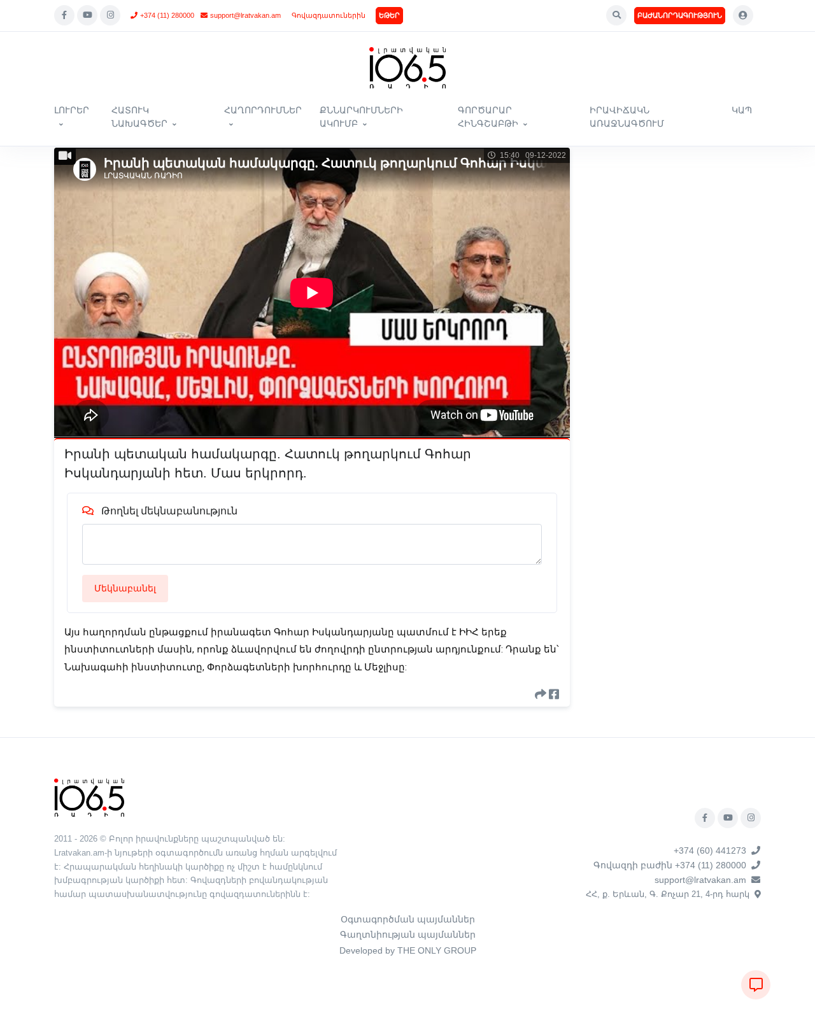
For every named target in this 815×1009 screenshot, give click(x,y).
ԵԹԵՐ (389, 15)
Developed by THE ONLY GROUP (407, 950)
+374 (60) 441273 (710, 850)
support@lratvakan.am (245, 15)
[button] (616, 15)
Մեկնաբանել (125, 588)
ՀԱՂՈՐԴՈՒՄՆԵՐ (263, 110)
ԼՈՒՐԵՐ (71, 110)
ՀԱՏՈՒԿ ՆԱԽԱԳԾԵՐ (139, 117)
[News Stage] (407, 67)
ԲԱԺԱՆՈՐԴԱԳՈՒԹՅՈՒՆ (679, 15)
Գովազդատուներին (328, 15)
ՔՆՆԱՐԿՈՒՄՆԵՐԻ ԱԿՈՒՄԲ (361, 117)
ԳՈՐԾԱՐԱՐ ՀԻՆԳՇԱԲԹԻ (488, 117)
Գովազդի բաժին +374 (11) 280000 (669, 865)
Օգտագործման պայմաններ (408, 919)
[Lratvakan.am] (89, 796)
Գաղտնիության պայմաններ (408, 934)
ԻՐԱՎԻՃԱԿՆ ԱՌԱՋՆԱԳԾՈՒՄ (627, 117)
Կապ (742, 110)
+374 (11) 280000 (167, 15)
